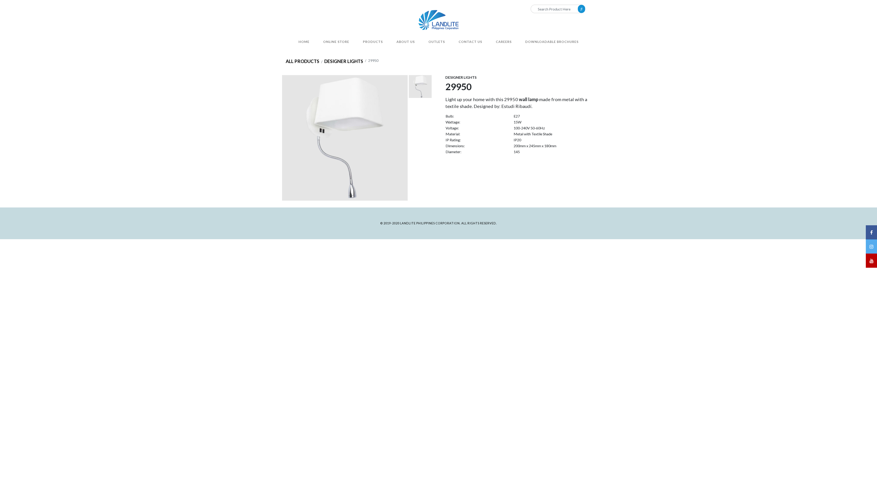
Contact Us (470, 42)
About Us (405, 42)
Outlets (436, 42)
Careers (504, 42)
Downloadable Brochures (552, 42)
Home (303, 42)
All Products (302, 61)
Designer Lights (343, 61)
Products (373, 42)
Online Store (336, 42)
